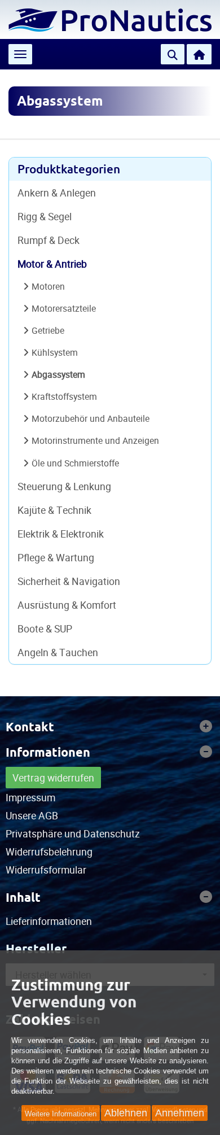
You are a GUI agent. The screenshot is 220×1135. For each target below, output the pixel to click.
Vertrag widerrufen (53, 777)
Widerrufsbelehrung (49, 851)
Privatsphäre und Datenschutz (73, 833)
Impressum (30, 797)
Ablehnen (125, 1113)
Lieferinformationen (49, 921)
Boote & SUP (44, 628)
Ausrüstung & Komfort (66, 605)
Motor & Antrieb (52, 263)
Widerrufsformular (46, 869)
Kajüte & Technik (54, 510)
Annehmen (179, 1113)
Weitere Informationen (60, 1114)
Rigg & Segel (44, 216)
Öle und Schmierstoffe (75, 463)
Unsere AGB (32, 815)
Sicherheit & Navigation (68, 581)
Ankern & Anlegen (56, 192)
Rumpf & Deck (48, 240)
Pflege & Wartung (55, 557)
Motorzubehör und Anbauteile (90, 418)
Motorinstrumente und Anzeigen (95, 440)
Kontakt (30, 727)
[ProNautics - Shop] (110, 18)
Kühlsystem (55, 352)
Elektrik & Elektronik (60, 533)
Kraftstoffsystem (64, 396)
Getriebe (48, 330)
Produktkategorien (68, 168)
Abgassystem (58, 374)
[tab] (110, 727)
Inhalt (23, 897)
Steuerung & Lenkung (64, 486)
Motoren (48, 286)
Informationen (48, 752)
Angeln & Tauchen (57, 652)
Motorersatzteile (64, 308)
